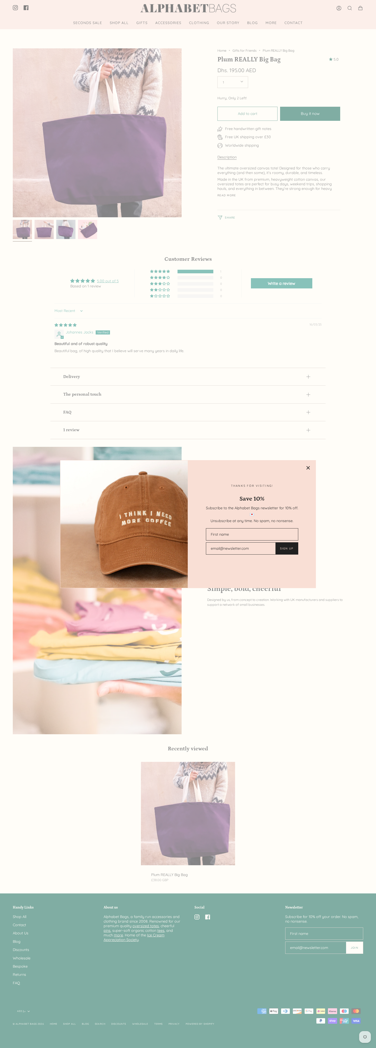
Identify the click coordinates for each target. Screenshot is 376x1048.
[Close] (308, 467)
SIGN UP (286, 548)
